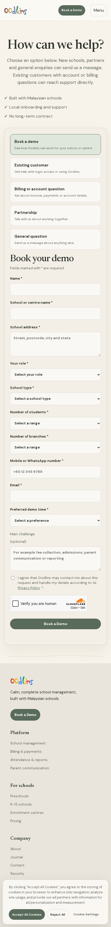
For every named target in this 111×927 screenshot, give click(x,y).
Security (17, 873)
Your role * (19, 363)
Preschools (19, 796)
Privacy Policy (29, 588)
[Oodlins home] (15, 10)
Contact (17, 865)
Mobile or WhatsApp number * (37, 461)
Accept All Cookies (27, 914)
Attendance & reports (28, 760)
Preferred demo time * (29, 509)
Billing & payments (26, 751)
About (15, 849)
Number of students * (29, 412)
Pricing (15, 821)
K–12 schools (21, 804)
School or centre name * (31, 302)
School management (28, 743)
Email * (16, 485)
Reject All (57, 914)
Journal (16, 857)
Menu (99, 10)
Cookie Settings (86, 914)
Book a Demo (71, 10)
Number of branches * (29, 436)
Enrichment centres (27, 812)
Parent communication (29, 768)
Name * (16, 278)
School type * (22, 388)
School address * (25, 327)
